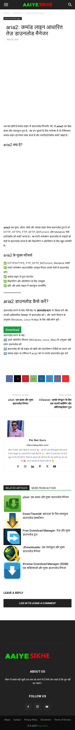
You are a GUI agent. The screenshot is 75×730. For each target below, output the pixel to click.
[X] (17, 378)
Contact (17, 719)
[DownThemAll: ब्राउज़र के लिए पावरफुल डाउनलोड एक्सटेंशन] (12, 520)
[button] (6, 4)
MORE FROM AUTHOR (44, 488)
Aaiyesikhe (42, 725)
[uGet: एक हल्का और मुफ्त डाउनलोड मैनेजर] (12, 503)
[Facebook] (9, 378)
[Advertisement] (37, 86)
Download (12, 330)
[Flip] (65, 378)
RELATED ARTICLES (16, 488)
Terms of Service (62, 719)
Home (6, 12)
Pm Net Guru (37, 440)
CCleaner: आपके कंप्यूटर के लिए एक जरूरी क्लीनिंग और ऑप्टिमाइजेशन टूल (55, 403)
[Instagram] (26, 467)
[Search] (70, 4)
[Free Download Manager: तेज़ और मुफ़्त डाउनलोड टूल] (12, 537)
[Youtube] (56, 467)
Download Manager (35, 12)
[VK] (57, 378)
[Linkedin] (41, 378)
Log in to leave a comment (37, 603)
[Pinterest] (25, 378)
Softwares (17, 12)
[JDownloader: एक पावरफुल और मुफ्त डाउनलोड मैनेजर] (12, 554)
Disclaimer (46, 719)
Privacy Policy (30, 719)
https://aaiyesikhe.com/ (37, 445)
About (7, 719)
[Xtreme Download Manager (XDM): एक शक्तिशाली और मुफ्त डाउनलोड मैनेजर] (12, 571)
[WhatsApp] (33, 378)
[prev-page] (5, 581)
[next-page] (11, 581)
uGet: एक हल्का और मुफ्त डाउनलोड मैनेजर (20, 401)
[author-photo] (37, 428)
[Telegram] (49, 378)
